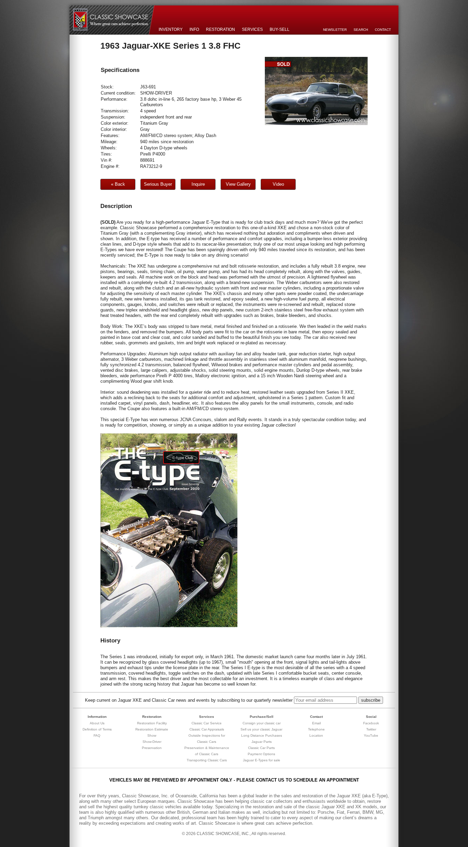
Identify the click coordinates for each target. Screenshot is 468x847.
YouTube (371, 735)
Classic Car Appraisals (206, 729)
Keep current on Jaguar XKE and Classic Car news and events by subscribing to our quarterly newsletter (189, 700)
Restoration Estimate (151, 729)
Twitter (371, 729)
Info (194, 29)
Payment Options (261, 754)
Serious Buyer (158, 184)
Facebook (371, 723)
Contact (383, 30)
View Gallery (238, 184)
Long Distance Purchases (261, 735)
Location (316, 735)
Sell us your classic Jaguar (261, 729)
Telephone (316, 729)
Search (361, 30)
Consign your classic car (262, 723)
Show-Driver (152, 742)
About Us (97, 723)
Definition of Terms (97, 729)
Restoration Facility (152, 723)
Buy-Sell (280, 29)
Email (316, 723)
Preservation (152, 748)
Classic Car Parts (261, 748)
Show (151, 735)
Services (252, 29)
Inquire (198, 184)
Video (278, 184)
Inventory (171, 29)
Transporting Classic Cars (207, 760)
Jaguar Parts (261, 742)
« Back (118, 184)
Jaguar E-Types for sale (261, 760)
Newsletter (335, 30)
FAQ (97, 735)
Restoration (220, 29)
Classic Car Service (207, 723)
